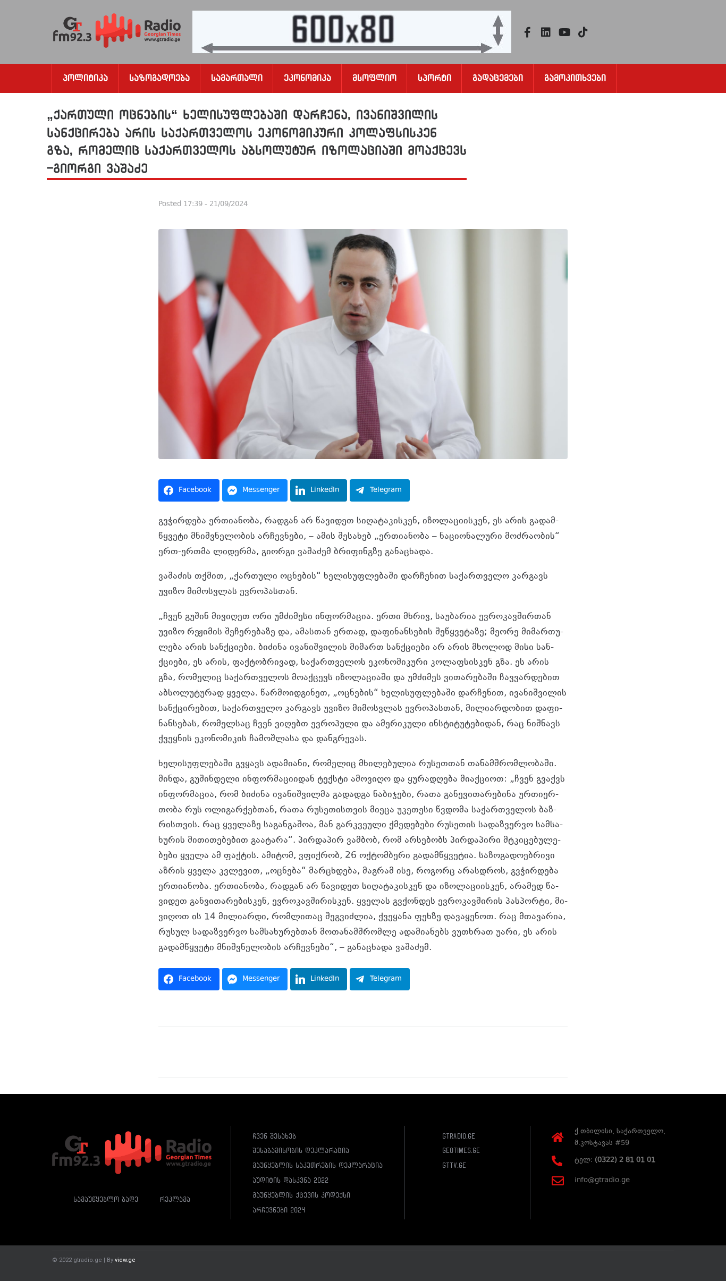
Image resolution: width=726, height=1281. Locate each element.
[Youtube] (564, 32)
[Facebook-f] (527, 32)
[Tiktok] (583, 32)
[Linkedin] (546, 32)
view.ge (125, 1260)
